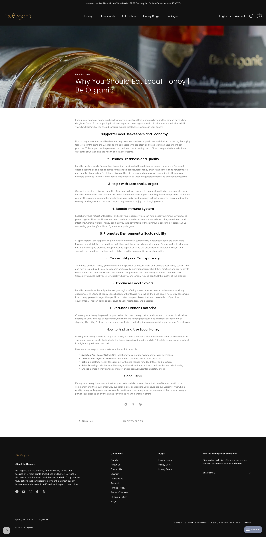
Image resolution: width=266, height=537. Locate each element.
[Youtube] (23, 491)
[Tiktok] (37, 491)
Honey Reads (165, 469)
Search (114, 460)
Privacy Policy (180, 522)
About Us (115, 464)
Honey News (165, 460)
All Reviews (117, 478)
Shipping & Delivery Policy (222, 522)
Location (115, 473)
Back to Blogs (133, 421)
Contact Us (116, 469)
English (223, 16)
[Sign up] (249, 472)
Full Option (129, 16)
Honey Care (164, 464)
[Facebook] (16, 491)
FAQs (113, 501)
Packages (173, 16)
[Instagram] (30, 491)
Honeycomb (107, 16)
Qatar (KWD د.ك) (22, 519)
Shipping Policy (119, 497)
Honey (88, 16)
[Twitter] (44, 491)
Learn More (72, 484)
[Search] (251, 16)
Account (240, 16)
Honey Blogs (151, 16)
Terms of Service (119, 492)
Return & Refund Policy (198, 522)
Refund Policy (118, 487)
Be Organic (28, 527)
